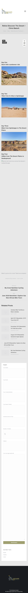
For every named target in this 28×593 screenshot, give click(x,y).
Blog (4, 40)
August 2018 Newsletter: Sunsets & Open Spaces (17, 335)
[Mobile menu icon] (25, 11)
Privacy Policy (19, 591)
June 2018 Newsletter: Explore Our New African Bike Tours (14, 344)
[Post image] (5, 312)
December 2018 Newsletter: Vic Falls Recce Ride (18, 327)
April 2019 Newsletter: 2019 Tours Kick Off (18, 319)
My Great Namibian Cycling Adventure (18, 351)
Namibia (4, 42)
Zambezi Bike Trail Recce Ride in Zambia (17, 311)
